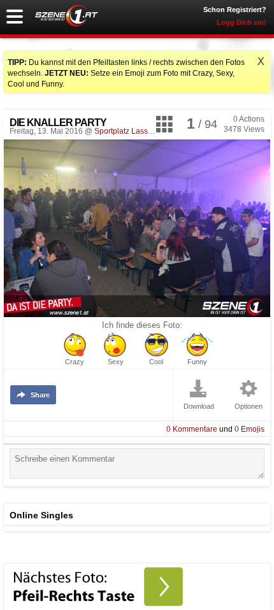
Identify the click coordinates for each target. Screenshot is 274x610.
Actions (248, 119)
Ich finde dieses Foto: (142, 325)
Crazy (74, 361)
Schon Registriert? (234, 9)
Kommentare (191, 429)
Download (199, 406)
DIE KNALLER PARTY (58, 122)
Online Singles (41, 515)
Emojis (249, 429)
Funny (197, 361)
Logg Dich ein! (241, 22)
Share (40, 395)
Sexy (116, 361)
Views (244, 129)
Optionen (248, 406)
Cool (156, 361)
